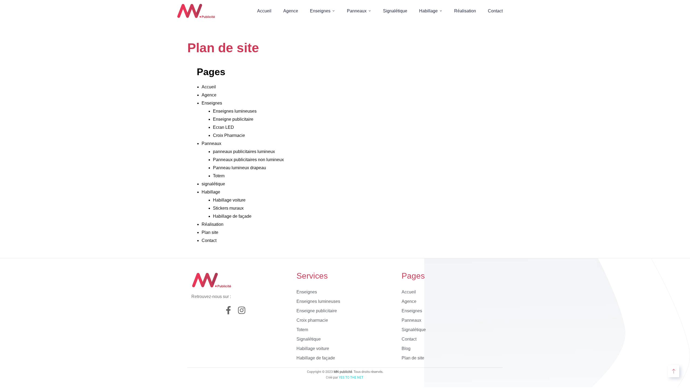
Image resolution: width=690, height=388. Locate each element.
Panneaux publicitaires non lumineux (248, 159)
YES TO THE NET (351, 377)
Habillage (428, 11)
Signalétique (395, 11)
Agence (290, 11)
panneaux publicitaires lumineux (244, 151)
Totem (219, 176)
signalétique (213, 184)
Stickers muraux (228, 208)
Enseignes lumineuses (235, 111)
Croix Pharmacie (229, 135)
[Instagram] (241, 310)
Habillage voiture (229, 200)
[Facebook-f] (228, 310)
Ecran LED (223, 127)
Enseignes (320, 11)
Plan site (210, 232)
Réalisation (465, 11)
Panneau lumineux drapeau (239, 167)
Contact (495, 11)
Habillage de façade (232, 216)
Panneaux (357, 11)
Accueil (264, 11)
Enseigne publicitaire (233, 119)
